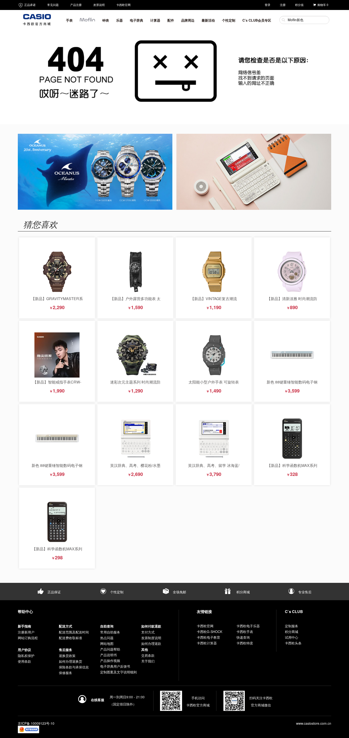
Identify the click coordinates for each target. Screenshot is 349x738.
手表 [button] (69, 20)
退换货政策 (67, 655)
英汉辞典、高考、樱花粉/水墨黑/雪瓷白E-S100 (135, 468)
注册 (283, 5)
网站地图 (106, 643)
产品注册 (76, 5)
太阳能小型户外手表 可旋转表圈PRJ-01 (214, 384)
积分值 (299, 5)
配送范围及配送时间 (74, 632)
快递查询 (243, 637)
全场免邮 (179, 591)
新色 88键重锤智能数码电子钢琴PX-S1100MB (57, 468)
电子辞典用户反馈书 (115, 666)
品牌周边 (187, 20)
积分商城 (243, 591)
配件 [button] (170, 20)
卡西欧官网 (123, 5)
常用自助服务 (110, 632)
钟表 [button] (105, 20)
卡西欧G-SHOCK (209, 631)
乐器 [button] (119, 20)
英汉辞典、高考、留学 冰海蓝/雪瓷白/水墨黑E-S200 (213, 468)
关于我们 (148, 661)
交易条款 (148, 655)
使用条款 (24, 661)
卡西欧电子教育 (208, 637)
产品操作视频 (110, 660)
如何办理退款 (151, 643)
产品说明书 (108, 654)
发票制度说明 (151, 637)
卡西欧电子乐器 (248, 625)
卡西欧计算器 (207, 643)
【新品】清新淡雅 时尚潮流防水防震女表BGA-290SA (292, 301)
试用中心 (291, 637)
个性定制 (116, 591)
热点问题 (106, 637)
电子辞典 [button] (136, 20)
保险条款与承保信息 (74, 667)
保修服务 (65, 672)
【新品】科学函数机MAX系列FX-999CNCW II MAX (292, 468)
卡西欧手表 (244, 631)
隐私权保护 (26, 655)
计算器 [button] (155, 20)
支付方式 (148, 632)
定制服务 (291, 625)
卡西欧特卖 (244, 643)
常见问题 (53, 5)
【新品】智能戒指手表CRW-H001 (57, 384)
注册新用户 (26, 632)
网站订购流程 (28, 637)
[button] (87, 21)
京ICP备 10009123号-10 (36, 723)
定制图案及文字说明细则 (118, 672)
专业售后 (304, 591)
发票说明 (99, 5)
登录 (267, 5)
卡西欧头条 (293, 643)
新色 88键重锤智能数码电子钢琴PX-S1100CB (292, 384)
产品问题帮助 (110, 649)
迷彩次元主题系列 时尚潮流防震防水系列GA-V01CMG (135, 384)
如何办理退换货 (70, 661)
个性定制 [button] (228, 20)
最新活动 (208, 20)
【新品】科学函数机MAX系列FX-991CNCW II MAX (57, 551)
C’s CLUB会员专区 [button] (256, 20)
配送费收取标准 (70, 637)
